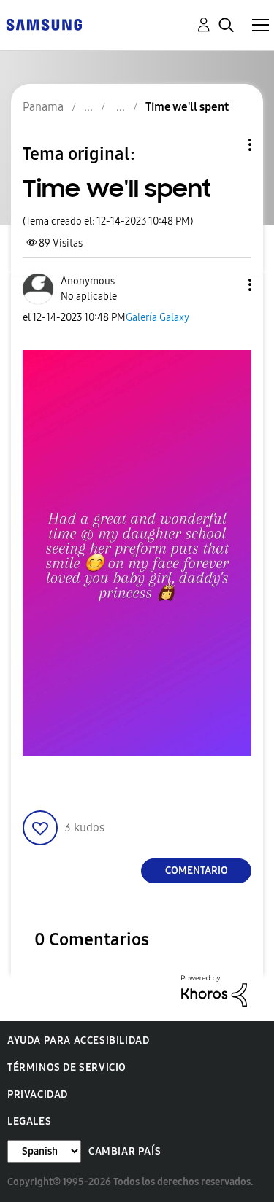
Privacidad (37, 1094)
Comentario (196, 870)
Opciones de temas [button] (225, 144)
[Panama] (44, 24)
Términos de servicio (66, 1067)
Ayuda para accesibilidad (78, 1040)
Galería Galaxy (157, 317)
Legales (29, 1121)
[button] (225, 285)
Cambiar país (124, 1151)
